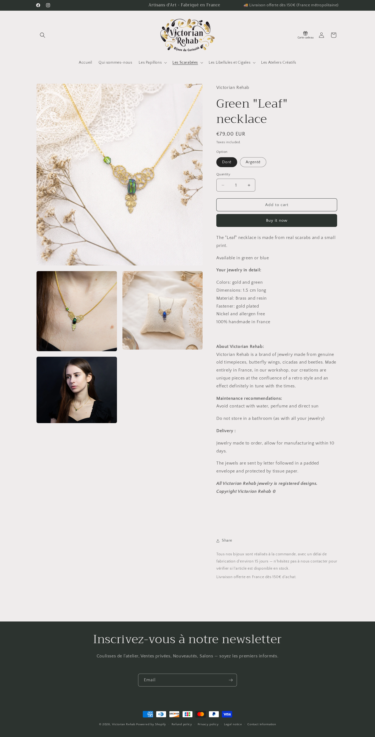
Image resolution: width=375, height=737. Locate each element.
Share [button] (227, 540)
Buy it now (276, 220)
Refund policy (182, 724)
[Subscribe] (231, 680)
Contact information (261, 724)
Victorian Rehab (123, 724)
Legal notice (233, 724)
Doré (226, 162)
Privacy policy (208, 724)
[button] (43, 35)
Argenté (253, 162)
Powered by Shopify (151, 724)
